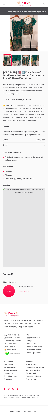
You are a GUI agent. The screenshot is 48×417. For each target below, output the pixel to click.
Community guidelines (35, 367)
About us (29, 361)
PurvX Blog (8, 361)
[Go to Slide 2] (16, 60)
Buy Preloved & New (12, 335)
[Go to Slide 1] (7, 60)
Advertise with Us (11, 370)
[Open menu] (4, 3)
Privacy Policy (31, 379)
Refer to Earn (31, 344)
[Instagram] (8, 389)
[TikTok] (16, 389)
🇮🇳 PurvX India (10, 350)
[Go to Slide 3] (25, 60)
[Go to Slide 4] (34, 60)
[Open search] (44, 3)
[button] (24, 33)
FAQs (28, 335)
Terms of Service (33, 370)
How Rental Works (33, 350)
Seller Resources (10, 347)
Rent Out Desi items (34, 347)
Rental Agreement (33, 353)
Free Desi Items (10, 344)
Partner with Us (10, 367)
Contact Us (8, 373)
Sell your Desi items (12, 338)
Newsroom (8, 364)
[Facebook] (5, 389)
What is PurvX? (32, 364)
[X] (13, 389)
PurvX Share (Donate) (12, 341)
